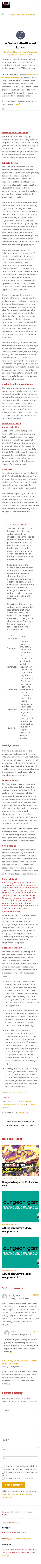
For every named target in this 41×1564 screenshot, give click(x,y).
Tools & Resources (29, 52)
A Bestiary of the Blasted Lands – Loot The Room (20, 1362)
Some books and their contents (20, 1121)
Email (6, 1449)
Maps (10, 52)
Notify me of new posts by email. (20, 1478)
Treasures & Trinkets (17, 54)
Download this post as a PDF (15, 1092)
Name (6, 1440)
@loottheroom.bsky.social (20, 1538)
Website (6, 1459)
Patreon (5, 1555)
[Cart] (31, 3)
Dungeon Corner (13, 1178)
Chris (14, 1331)
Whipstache (15, 1522)
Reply (36, 1295)
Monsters (17, 52)
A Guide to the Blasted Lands (20, 45)
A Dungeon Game (8, 1224)
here (17, 104)
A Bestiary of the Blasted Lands (21, 1125)
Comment (8, 1410)
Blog (5, 52)
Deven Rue (23, 1112)
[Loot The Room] (6, 7)
